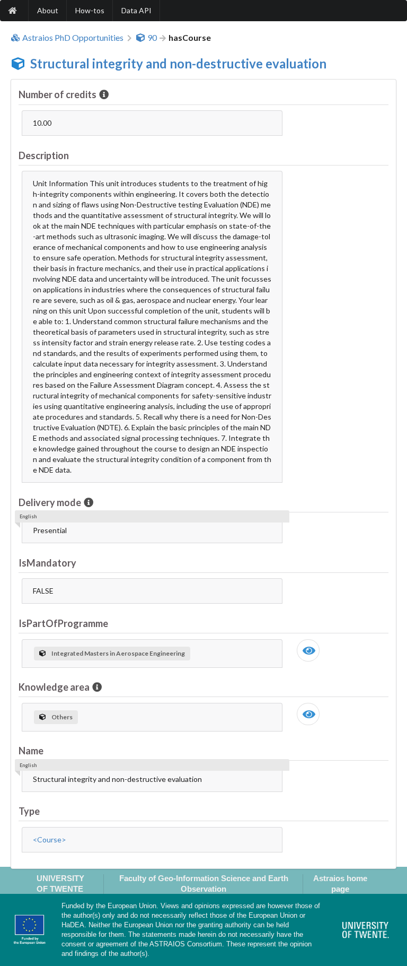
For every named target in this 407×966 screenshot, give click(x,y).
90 (152, 37)
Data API (136, 10)
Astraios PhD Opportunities (72, 37)
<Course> (49, 839)
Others (62, 717)
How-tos (89, 10)
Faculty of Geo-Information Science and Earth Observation (203, 883)
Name (31, 750)
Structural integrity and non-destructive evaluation (178, 63)
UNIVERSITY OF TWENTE (60, 883)
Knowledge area (54, 687)
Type (29, 811)
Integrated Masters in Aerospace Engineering (118, 653)
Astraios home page (340, 883)
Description (44, 155)
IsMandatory (47, 563)
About (47, 10)
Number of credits (57, 94)
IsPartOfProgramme (63, 623)
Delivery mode (50, 502)
